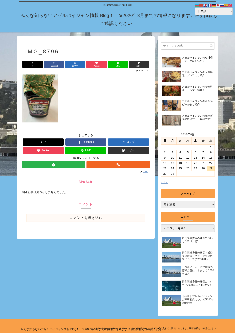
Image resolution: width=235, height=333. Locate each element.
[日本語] (218, 5)
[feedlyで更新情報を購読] (53, 164)
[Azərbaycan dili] (197, 5)
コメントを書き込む (86, 218)
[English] (206, 5)
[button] (139, 64)
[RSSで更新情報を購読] (118, 164)
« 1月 (164, 182)
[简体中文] (201, 5)
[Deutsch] (214, 5)
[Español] (226, 5)
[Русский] (222, 5)
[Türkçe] (230, 5)
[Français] (210, 5)
